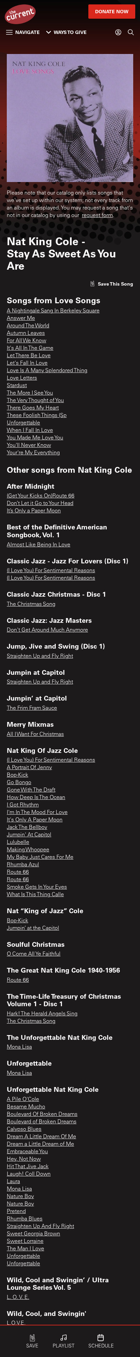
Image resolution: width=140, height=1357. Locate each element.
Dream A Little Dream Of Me (41, 1137)
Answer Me (21, 318)
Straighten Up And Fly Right (40, 1226)
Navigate (27, 32)
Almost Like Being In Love (38, 545)
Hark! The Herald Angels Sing (42, 1014)
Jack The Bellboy (27, 827)
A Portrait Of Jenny (29, 768)
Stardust (17, 385)
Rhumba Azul (23, 865)
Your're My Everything (33, 453)
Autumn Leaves (26, 333)
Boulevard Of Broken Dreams (42, 1114)
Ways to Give (70, 32)
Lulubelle (18, 842)
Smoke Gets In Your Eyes (37, 887)
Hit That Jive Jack (28, 1167)
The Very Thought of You (35, 400)
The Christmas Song (31, 604)
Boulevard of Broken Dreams (41, 1122)
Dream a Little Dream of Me (40, 1144)
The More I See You (30, 393)
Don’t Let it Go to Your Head (40, 503)
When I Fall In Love (30, 430)
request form (97, 215)
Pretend (16, 1211)
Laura (13, 1181)
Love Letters (22, 378)
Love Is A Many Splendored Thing (47, 371)
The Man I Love (25, 1249)
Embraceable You (27, 1152)
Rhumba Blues (24, 1219)
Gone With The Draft (31, 790)
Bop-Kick (17, 775)
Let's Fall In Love (27, 363)
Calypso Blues (24, 1129)
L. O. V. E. (18, 1297)
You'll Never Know (29, 445)
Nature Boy (20, 1196)
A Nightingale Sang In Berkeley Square (53, 311)
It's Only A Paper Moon (35, 820)
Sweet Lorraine (25, 1241)
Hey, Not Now (24, 1159)
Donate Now (111, 11)
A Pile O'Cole (23, 1099)
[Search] (131, 32)
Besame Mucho (26, 1107)
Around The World (28, 326)
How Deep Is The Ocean (36, 797)
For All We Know (26, 341)
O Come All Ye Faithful (33, 954)
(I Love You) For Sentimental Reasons (51, 571)
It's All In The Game (30, 348)
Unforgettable (23, 423)
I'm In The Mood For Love (37, 812)
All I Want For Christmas (35, 734)
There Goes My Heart (33, 408)
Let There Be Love (29, 356)
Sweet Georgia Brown (33, 1234)
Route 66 (18, 872)
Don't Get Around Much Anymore (47, 630)
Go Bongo (19, 782)
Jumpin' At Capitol (29, 835)
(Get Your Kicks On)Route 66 (40, 496)
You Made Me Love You (35, 438)
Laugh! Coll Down (29, 1174)
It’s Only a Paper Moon (34, 511)
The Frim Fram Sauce (32, 708)
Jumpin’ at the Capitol (33, 928)
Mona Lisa (19, 1047)
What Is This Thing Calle (35, 895)
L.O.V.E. (16, 1323)
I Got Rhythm (23, 805)
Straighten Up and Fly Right (40, 656)
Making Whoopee (28, 850)
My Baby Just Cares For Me (40, 857)
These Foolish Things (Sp (37, 415)
